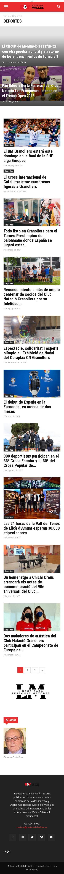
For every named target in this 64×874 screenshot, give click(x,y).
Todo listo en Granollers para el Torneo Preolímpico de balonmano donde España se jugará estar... (30, 238)
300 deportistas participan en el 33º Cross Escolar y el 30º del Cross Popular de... (31, 461)
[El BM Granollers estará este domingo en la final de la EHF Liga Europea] (32, 133)
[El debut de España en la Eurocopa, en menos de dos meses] (32, 384)
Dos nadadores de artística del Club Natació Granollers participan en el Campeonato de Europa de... (31, 643)
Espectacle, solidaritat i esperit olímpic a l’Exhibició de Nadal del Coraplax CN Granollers (31, 353)
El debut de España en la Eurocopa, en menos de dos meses (27, 407)
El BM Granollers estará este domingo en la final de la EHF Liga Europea (28, 156)
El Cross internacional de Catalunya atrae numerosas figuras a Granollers (27, 182)
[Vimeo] (41, 837)
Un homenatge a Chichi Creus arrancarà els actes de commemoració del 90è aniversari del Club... (29, 584)
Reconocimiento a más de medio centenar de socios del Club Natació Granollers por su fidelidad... (32, 296)
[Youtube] (51, 837)
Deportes (9, 145)
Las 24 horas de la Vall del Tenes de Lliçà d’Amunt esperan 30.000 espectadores (32, 528)
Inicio (6, 16)
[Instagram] (22, 837)
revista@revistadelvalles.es (32, 827)
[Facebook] (12, 837)
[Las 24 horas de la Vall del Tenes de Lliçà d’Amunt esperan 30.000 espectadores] (32, 498)
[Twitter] (32, 837)
